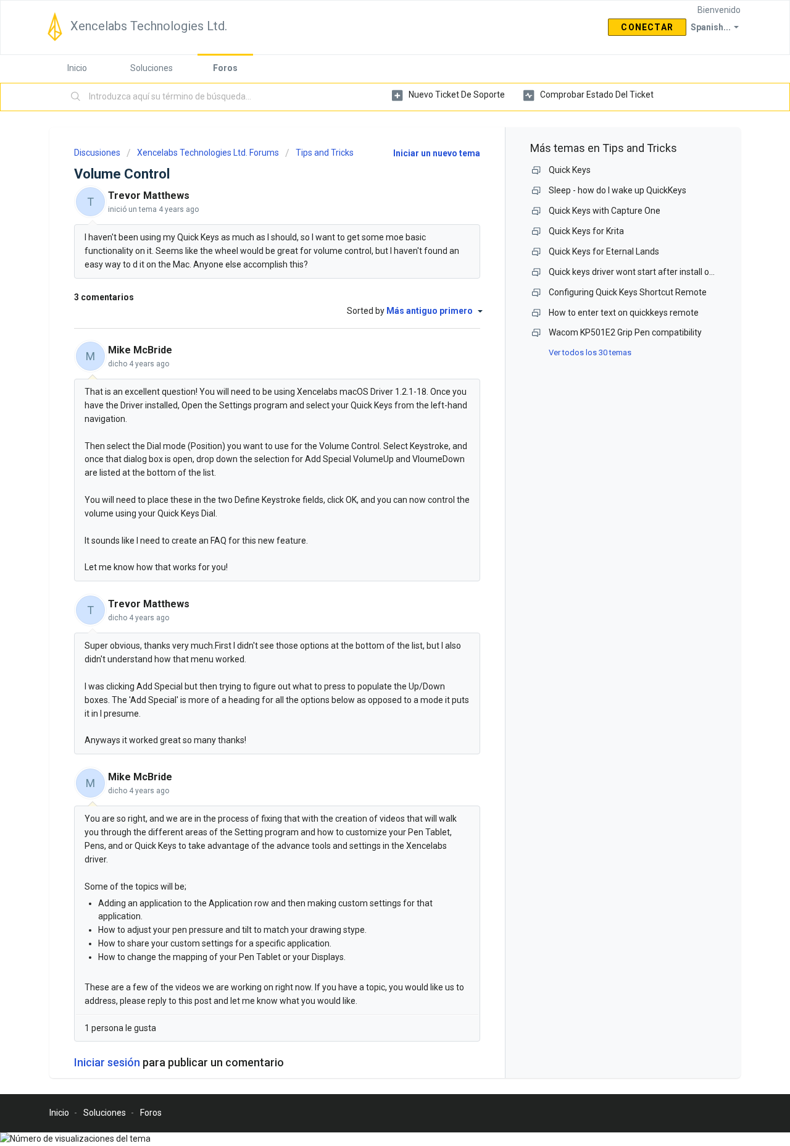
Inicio (77, 68)
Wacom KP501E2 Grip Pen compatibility (625, 332)
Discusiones (97, 153)
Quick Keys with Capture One (604, 211)
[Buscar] (76, 97)
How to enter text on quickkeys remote (624, 313)
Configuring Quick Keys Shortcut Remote (628, 292)
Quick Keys (570, 170)
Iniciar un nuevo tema (436, 153)
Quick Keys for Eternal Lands (604, 251)
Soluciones (151, 68)
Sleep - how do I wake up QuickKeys (617, 190)
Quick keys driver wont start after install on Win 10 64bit (656, 272)
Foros (225, 68)
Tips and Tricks (325, 153)
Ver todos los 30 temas (590, 352)
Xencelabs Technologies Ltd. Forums (208, 153)
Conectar (647, 27)
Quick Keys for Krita (586, 231)
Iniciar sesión (107, 1062)
